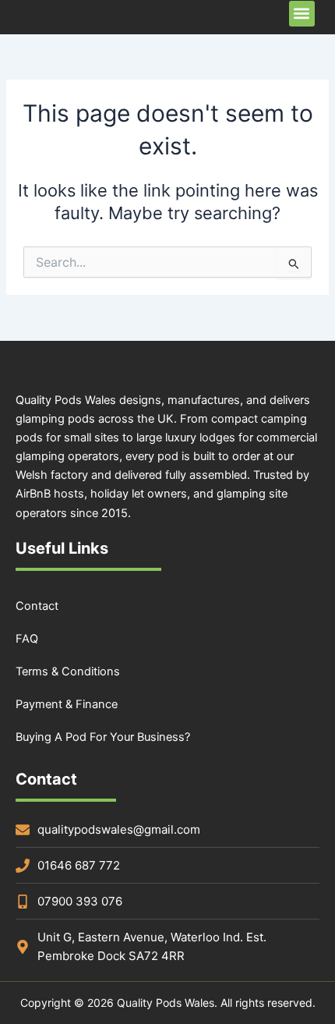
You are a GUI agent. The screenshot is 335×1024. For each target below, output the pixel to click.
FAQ (27, 639)
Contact (37, 606)
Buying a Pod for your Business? (103, 737)
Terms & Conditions (68, 671)
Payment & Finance (67, 704)
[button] (302, 14)
